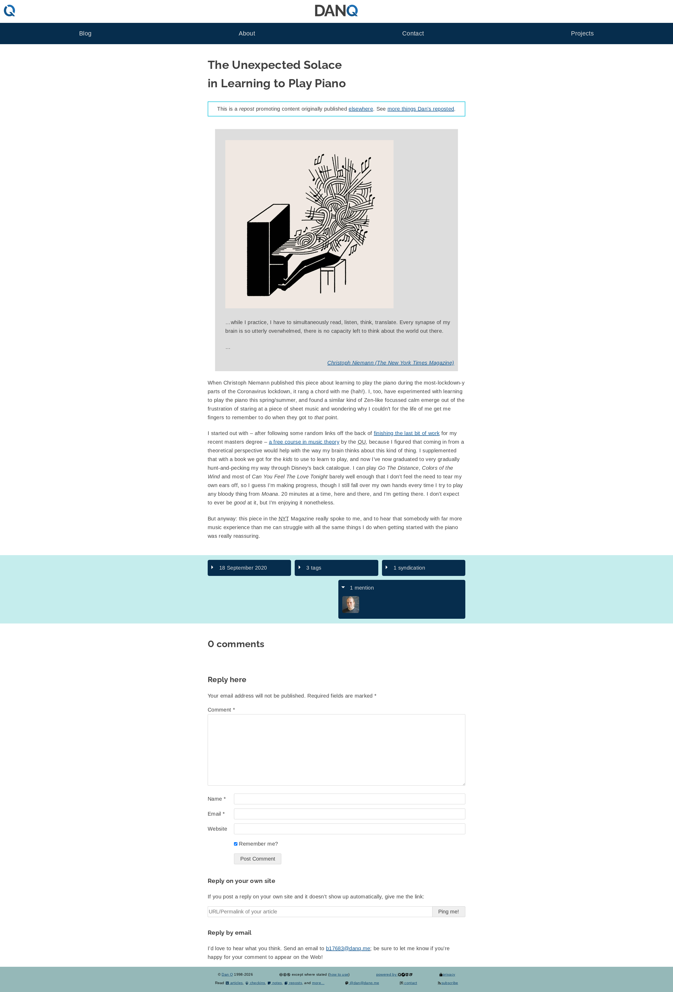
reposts (295, 983)
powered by (387, 974)
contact (410, 983)
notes (276, 983)
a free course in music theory (304, 442)
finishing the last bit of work (407, 433)
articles (236, 983)
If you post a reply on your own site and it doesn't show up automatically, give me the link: (316, 896)
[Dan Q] (350, 612)
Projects (582, 33)
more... (318, 983)
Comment (221, 710)
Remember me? (258, 844)
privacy (449, 974)
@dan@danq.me (364, 983)
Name (217, 799)
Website (217, 829)
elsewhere (361, 109)
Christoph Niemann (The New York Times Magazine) (390, 363)
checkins (257, 983)
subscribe (449, 983)
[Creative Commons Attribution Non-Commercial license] (284, 974)
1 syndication (409, 568)
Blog (85, 33)
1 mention (362, 588)
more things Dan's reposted (421, 109)
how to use (338, 974)
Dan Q (227, 974)
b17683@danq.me (348, 948)
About (247, 33)
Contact (413, 33)
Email (216, 814)
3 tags (313, 568)
